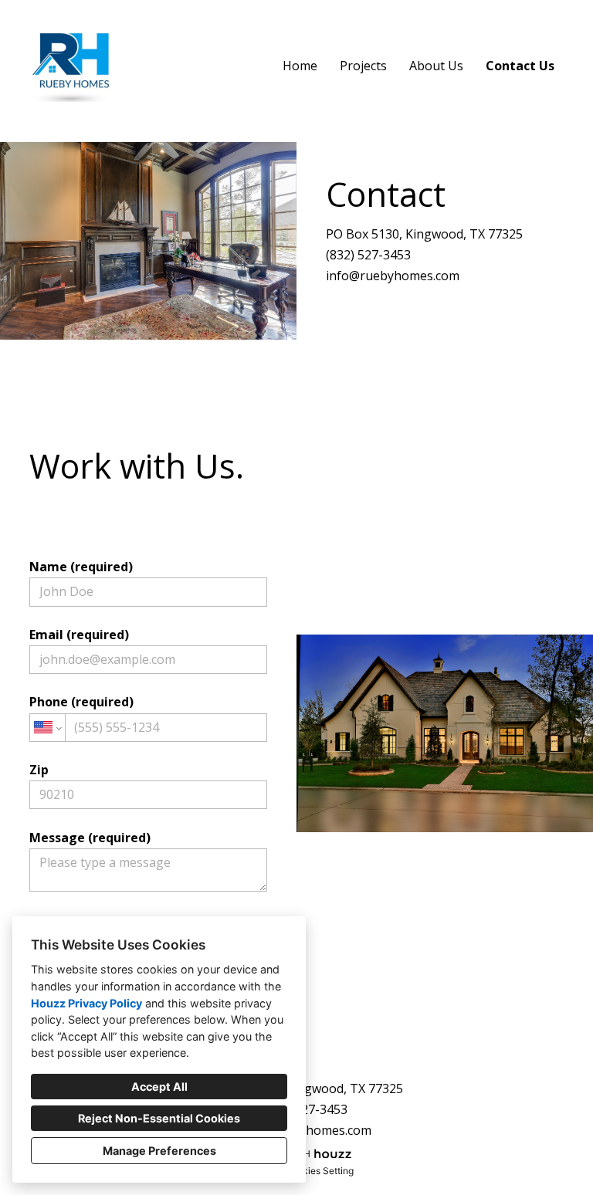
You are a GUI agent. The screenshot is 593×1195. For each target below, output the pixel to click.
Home (300, 65)
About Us (436, 65)
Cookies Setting (319, 1170)
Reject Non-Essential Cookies (159, 1118)
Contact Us (520, 65)
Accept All (159, 1086)
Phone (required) (81, 701)
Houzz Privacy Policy (86, 1003)
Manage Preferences (159, 1150)
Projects (363, 65)
